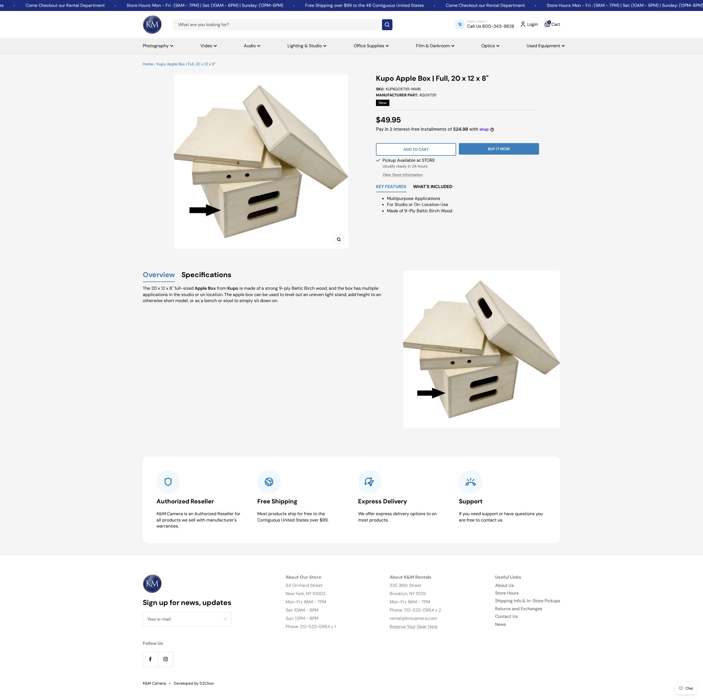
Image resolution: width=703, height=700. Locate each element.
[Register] (225, 619)
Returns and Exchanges (518, 609)
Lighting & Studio (305, 46)
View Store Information (403, 174)
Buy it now (499, 148)
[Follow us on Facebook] (150, 659)
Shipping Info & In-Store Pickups (527, 601)
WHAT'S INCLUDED (432, 187)
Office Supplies (369, 46)
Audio (250, 46)
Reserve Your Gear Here (413, 626)
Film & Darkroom (433, 46)
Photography (156, 46)
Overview (159, 275)
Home (148, 64)
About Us (504, 585)
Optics (488, 46)
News (500, 624)
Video (206, 46)
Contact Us (506, 616)
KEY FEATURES (391, 187)
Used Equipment (543, 46)
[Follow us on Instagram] (165, 659)
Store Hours (507, 593)
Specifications (206, 275)
